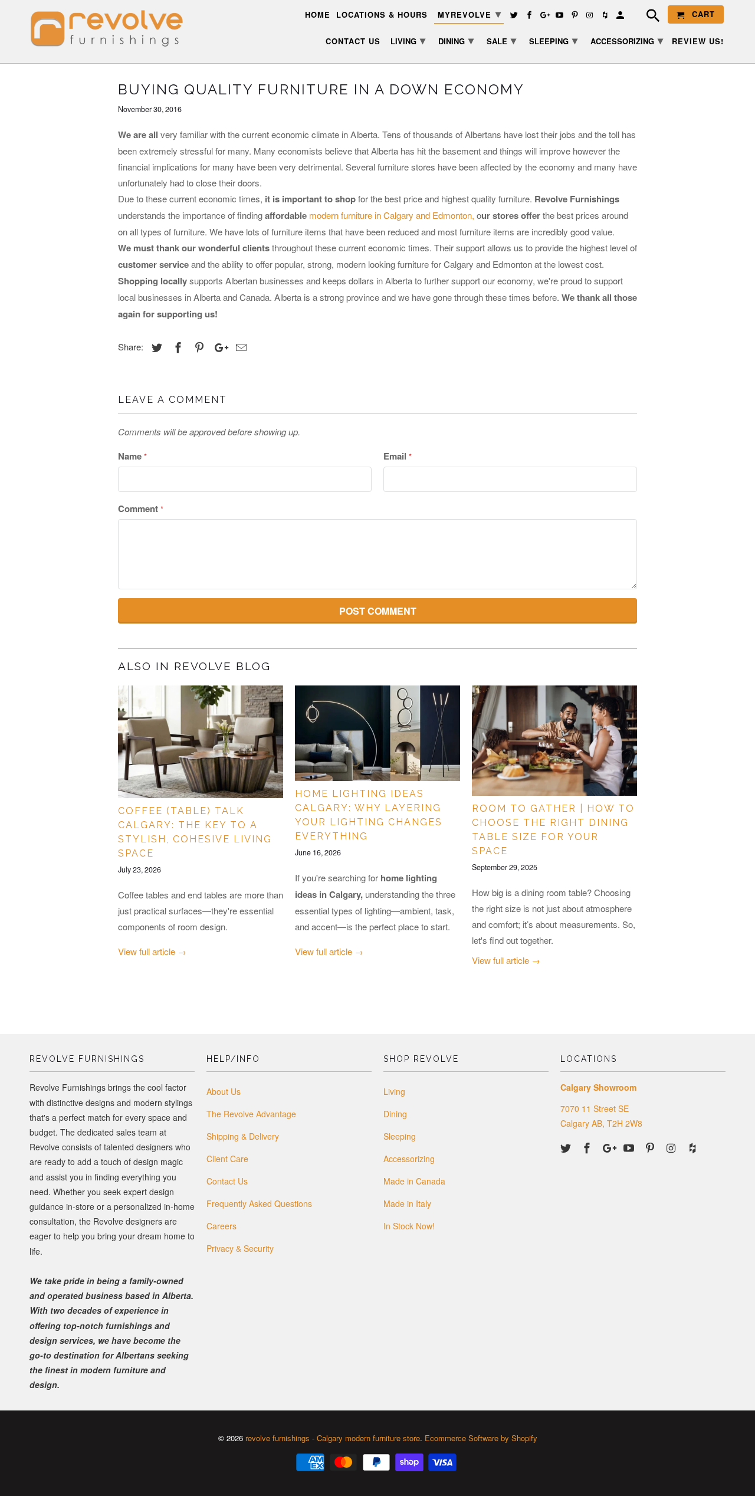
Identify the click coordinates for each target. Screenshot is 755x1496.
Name (132, 456)
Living (394, 1091)
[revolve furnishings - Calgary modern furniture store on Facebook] (588, 1147)
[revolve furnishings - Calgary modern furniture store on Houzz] (693, 1147)
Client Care (227, 1158)
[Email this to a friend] (239, 347)
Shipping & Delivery (242, 1136)
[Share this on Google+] (218, 347)
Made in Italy (407, 1203)
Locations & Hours (382, 15)
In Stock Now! (409, 1226)
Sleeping (399, 1136)
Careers (221, 1226)
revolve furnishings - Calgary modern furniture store (332, 1437)
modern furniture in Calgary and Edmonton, (391, 215)
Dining (395, 1114)
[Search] (647, 17)
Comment (140, 508)
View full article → (152, 951)
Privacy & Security (240, 1248)
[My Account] (621, 17)
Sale (501, 40)
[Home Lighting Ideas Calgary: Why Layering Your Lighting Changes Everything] (377, 733)
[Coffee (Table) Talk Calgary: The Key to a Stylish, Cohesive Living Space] (200, 741)
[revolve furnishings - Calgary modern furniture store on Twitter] (566, 1147)
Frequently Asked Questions (259, 1203)
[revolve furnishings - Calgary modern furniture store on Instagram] (672, 1147)
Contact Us (227, 1181)
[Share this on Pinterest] (197, 347)
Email (397, 456)
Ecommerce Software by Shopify (481, 1437)
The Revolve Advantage (251, 1114)
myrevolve (469, 13)
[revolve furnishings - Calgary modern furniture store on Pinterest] (651, 1147)
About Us (223, 1091)
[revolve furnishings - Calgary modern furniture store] (112, 28)
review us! (698, 42)
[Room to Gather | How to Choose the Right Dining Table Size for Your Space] (554, 740)
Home (317, 15)
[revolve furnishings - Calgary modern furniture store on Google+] (609, 1147)
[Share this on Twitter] (155, 347)
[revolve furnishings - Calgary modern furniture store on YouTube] (629, 1147)
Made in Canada (414, 1181)
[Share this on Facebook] (176, 347)
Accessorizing (409, 1158)
